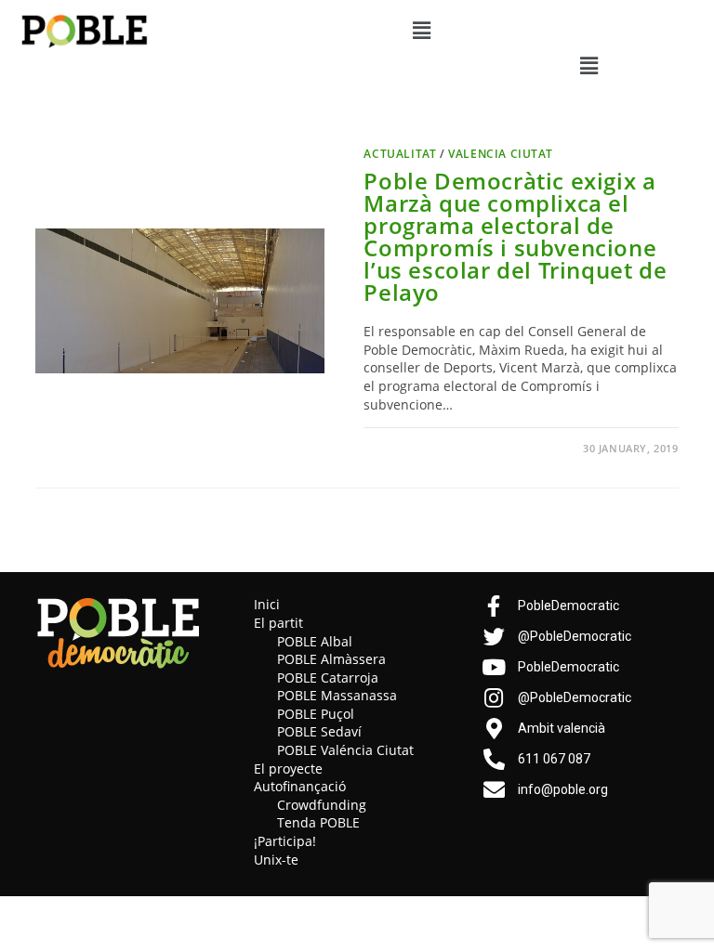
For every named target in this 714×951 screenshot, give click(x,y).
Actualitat (400, 154)
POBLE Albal (314, 641)
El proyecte (288, 768)
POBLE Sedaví (319, 731)
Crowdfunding (321, 805)
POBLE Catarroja (327, 677)
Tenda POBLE (318, 822)
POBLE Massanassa (337, 695)
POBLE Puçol (315, 714)
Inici (267, 604)
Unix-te (276, 859)
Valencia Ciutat (500, 154)
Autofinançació (300, 786)
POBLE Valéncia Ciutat (345, 750)
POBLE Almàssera (331, 659)
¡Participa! (285, 841)
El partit (278, 623)
